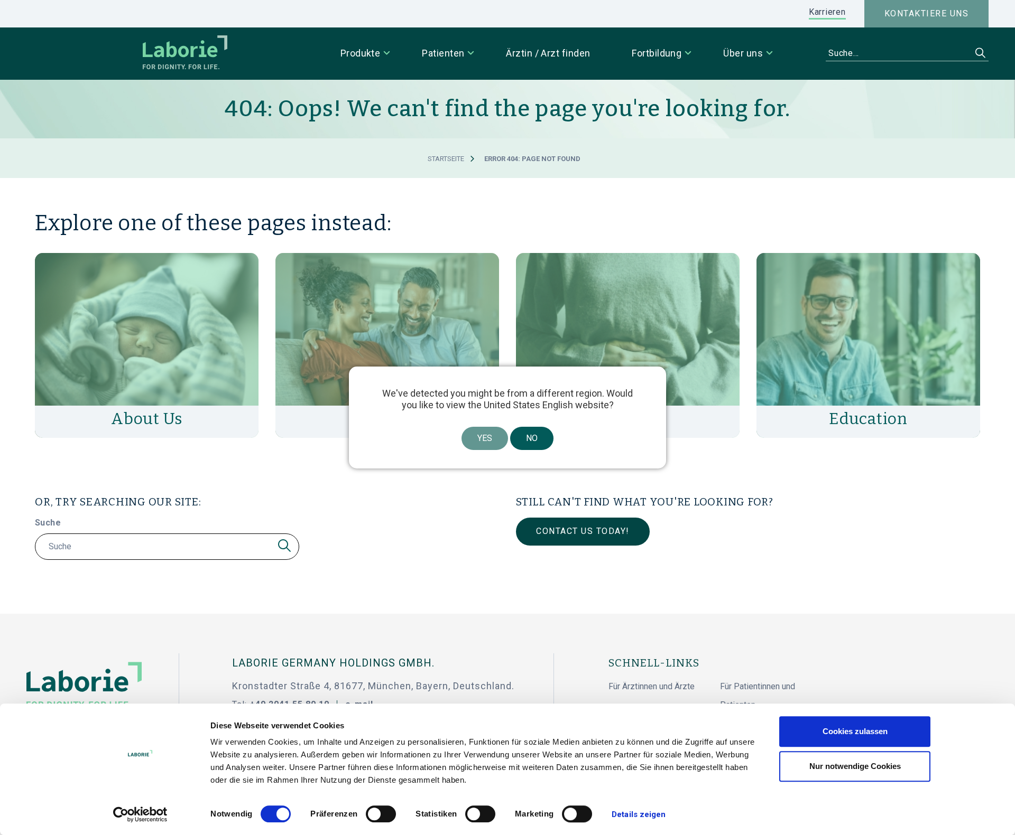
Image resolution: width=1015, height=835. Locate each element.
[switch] (381, 813)
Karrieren (827, 12)
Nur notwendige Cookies (855, 766)
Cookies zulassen (855, 731)
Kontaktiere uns (926, 13)
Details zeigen (639, 814)
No (532, 438)
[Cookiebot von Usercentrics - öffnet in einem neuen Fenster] (140, 814)
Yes (484, 438)
